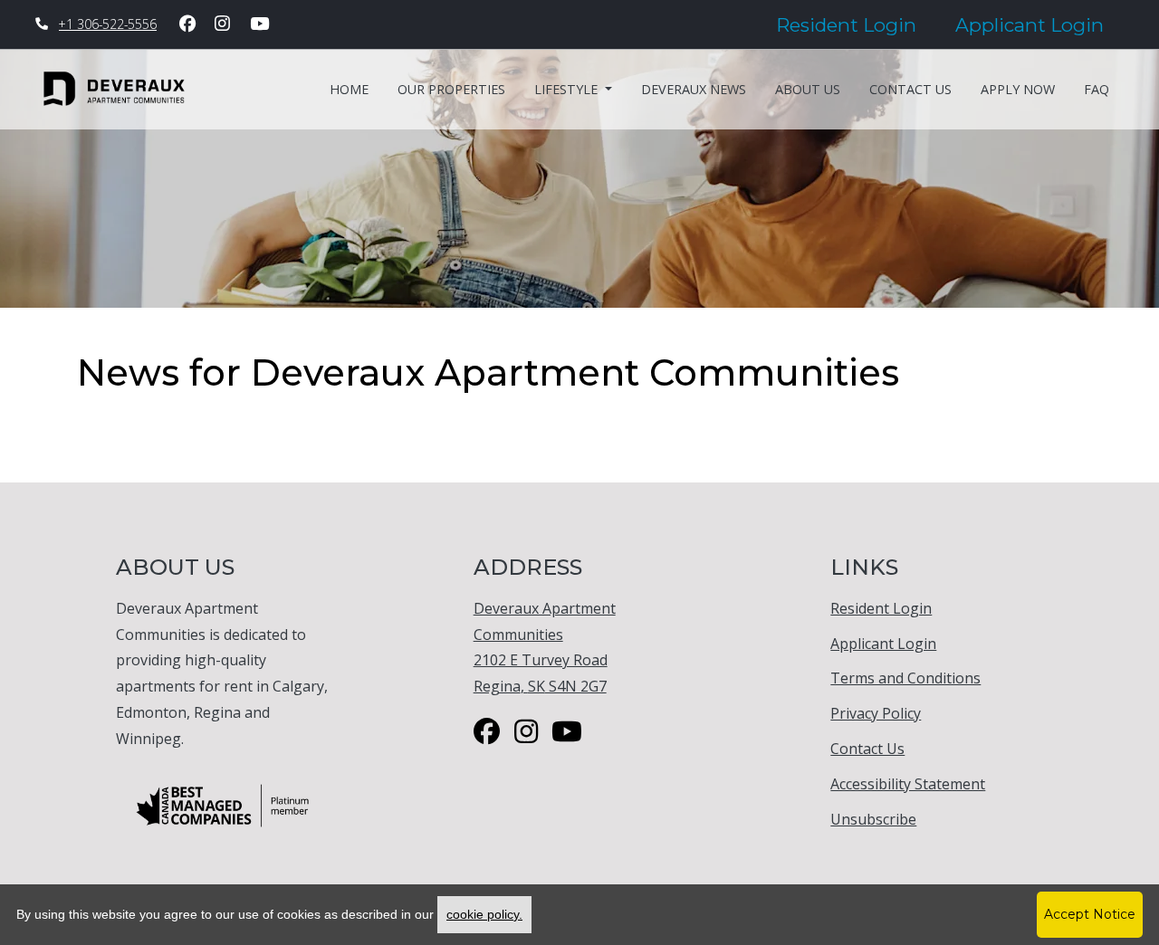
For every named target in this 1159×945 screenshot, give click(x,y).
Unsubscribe (873, 818)
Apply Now (1018, 89)
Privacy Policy (875, 712)
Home (349, 89)
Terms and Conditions (905, 677)
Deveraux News (693, 89)
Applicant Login (1039, 24)
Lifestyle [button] (567, 89)
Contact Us (910, 89)
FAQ (1096, 89)
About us (807, 89)
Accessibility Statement (907, 783)
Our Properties (451, 89)
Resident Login (856, 24)
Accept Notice (1089, 914)
